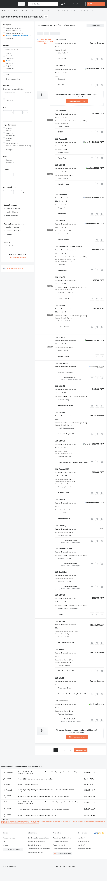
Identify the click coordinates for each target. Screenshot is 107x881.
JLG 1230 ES (60, 66)
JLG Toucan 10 (8, 772)
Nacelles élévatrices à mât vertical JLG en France (22, 823)
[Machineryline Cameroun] (9, 4)
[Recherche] (29, 4)
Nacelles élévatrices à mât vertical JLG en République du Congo (56, 821)
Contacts (5, 845)
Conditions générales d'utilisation (39, 838)
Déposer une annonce (77, 101)
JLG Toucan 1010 (62, 469)
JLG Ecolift (6, 784)
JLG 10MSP (59, 678)
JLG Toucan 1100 (7, 815)
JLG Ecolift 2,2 (61, 572)
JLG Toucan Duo (62, 40)
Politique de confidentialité (36, 841)
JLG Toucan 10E (61, 363)
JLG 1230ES (60, 277)
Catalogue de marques (35, 852)
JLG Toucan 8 (7, 790)
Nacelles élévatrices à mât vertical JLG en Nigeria (18, 821)
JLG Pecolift (60, 621)
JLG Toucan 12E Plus (63, 549)
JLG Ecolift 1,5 (61, 526)
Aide (4, 841)
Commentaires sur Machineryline (39, 848)
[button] (97, 59)
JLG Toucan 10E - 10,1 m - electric (68, 247)
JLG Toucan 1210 (7, 796)
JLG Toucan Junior (7, 809)
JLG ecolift (59, 650)
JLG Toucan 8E (61, 139)
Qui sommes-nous (9, 838)
